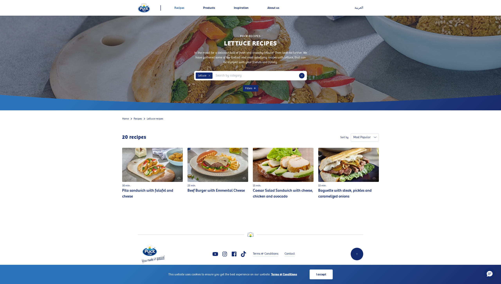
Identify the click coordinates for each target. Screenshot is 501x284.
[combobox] (255, 76)
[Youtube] (215, 254)
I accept (321, 274)
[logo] (144, 8)
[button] (209, 76)
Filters (248, 88)
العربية (359, 8)
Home (125, 118)
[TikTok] (243, 254)
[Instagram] (225, 254)
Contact (290, 254)
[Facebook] (234, 254)
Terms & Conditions (284, 274)
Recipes (138, 118)
